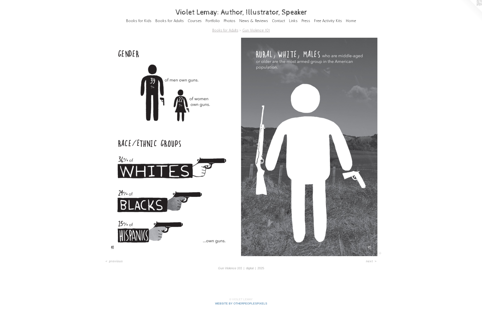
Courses (195, 20)
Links (293, 20)
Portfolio (213, 20)
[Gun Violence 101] (241, 147)
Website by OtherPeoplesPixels (241, 303)
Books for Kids (138, 20)
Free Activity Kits (328, 20)
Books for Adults (169, 20)
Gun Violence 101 (256, 30)
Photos (229, 20)
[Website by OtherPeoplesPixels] (471, 11)
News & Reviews (253, 20)
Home (351, 20)
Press (306, 20)
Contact (278, 20)
